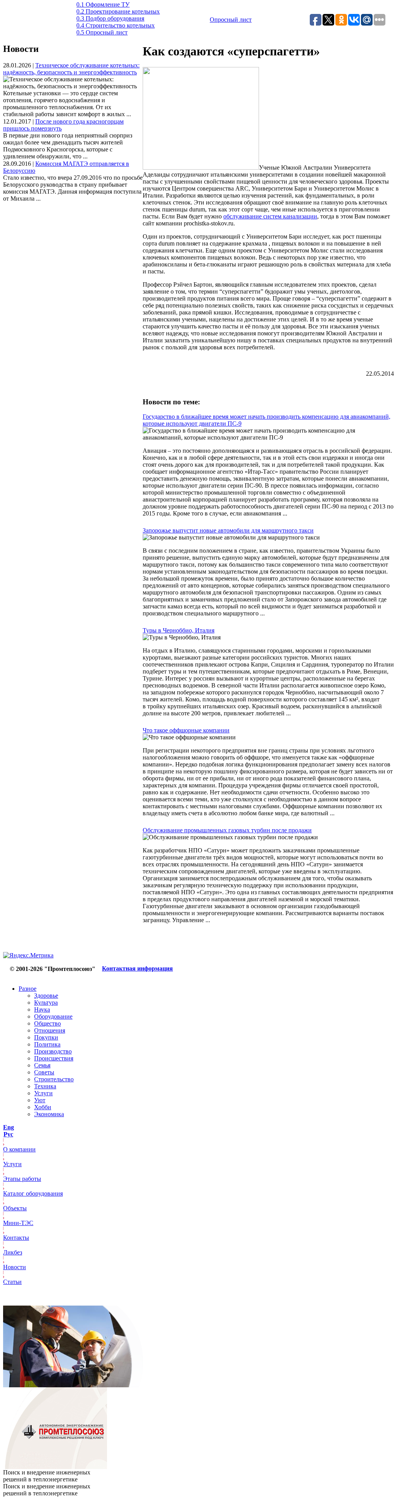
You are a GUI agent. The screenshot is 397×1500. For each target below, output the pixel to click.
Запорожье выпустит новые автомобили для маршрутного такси (228, 530)
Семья (42, 1065)
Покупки (46, 1037)
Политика (47, 1044)
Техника (45, 1086)
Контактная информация (137, 968)
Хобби (42, 1107)
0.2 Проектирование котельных (118, 11)
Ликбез (12, 1252)
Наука (42, 1009)
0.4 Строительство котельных (115, 25)
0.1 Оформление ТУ (102, 4)
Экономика (49, 1114)
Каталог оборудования (33, 1193)
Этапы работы (22, 1178)
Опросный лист (231, 19)
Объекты (15, 1208)
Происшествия (53, 1058)
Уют (39, 1100)
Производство (53, 1051)
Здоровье (46, 995)
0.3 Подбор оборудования (110, 18)
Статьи (12, 1281)
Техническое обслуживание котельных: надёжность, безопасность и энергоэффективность (71, 69)
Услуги (43, 1093)
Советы (44, 1072)
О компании (19, 1149)
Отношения (49, 1030)
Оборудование (53, 1016)
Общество (47, 1023)
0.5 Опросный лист (102, 32)
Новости (14, 1267)
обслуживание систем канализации (270, 216)
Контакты (16, 1237)
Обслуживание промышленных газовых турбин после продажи (227, 830)
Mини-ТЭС (18, 1223)
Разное (27, 988)
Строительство (54, 1079)
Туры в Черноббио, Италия (178, 630)
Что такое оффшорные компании (186, 730)
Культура (46, 1002)
